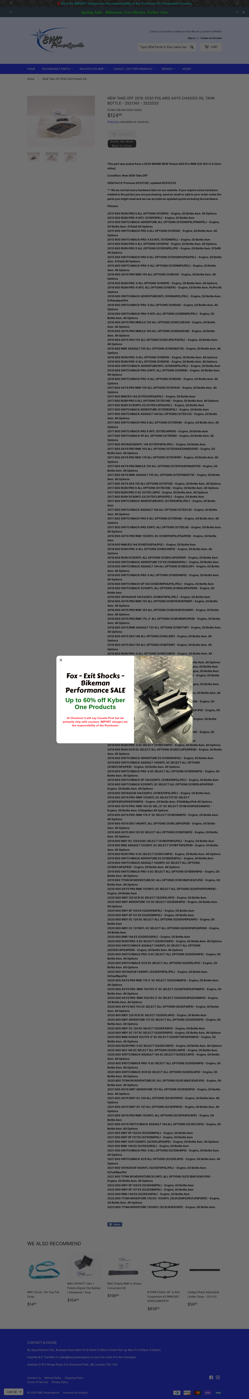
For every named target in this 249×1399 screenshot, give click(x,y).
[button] (60, 660)
